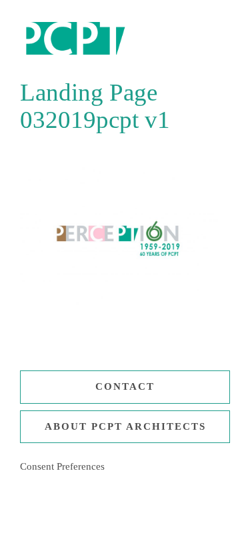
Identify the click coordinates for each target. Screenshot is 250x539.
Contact (125, 386)
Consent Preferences (62, 466)
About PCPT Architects (125, 426)
